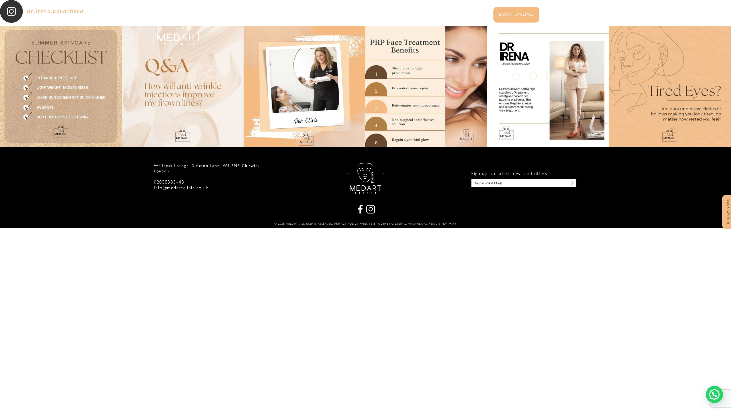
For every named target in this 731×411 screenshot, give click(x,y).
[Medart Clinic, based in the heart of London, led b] (304, 86)
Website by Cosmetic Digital (383, 223)
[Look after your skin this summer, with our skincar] (61, 86)
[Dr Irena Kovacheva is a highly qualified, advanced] (548, 86)
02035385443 (169, 182)
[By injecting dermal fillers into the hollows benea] (669, 86)
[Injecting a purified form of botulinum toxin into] (182, 86)
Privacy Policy (346, 223)
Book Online (516, 14)
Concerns (368, 14)
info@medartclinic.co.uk (181, 187)
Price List (403, 14)
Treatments (330, 14)
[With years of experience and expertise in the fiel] (426, 86)
